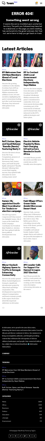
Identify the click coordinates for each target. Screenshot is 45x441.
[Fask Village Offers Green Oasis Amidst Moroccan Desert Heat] (33, 189)
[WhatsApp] (34, 436)
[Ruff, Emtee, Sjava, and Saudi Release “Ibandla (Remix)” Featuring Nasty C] (11, 129)
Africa (4, 70)
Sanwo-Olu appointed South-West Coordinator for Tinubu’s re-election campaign (11, 206)
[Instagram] (15, 436)
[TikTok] (20, 436)
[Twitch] (25, 436)
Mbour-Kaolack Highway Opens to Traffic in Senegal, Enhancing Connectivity (11, 270)
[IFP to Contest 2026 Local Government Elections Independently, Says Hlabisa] (33, 60)
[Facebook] (11, 436)
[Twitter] (29, 436)
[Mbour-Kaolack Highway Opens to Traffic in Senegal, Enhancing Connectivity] (11, 253)
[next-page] (41, 307)
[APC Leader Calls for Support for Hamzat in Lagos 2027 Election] (33, 253)
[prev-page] (3, 307)
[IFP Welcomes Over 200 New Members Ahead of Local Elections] (11, 60)
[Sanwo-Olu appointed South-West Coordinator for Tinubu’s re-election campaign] (11, 189)
